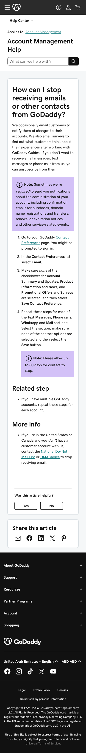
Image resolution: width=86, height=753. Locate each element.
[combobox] (38, 61)
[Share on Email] (18, 538)
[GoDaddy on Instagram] (18, 674)
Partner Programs (18, 601)
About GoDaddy (17, 565)
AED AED (69, 661)
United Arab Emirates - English (29, 661)
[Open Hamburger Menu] (5, 7)
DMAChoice (50, 457)
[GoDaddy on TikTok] (30, 674)
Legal (21, 689)
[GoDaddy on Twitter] (41, 674)
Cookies (62, 689)
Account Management (43, 32)
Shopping (11, 625)
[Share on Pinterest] (63, 538)
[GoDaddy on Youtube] (53, 674)
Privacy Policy (41, 689)
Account (10, 613)
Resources (12, 589)
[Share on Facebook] (29, 538)
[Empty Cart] (78, 7)
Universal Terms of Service (42, 743)
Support (10, 577)
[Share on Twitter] (52, 538)
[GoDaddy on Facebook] (7, 674)
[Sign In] (68, 7)
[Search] (74, 61)
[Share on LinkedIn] (41, 538)
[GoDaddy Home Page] (23, 641)
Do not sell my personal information (43, 698)
